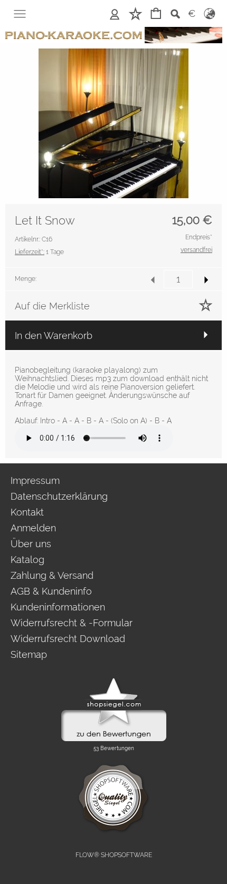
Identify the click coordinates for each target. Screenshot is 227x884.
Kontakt (27, 512)
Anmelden (114, 13)
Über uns (31, 543)
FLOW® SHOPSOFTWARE (113, 855)
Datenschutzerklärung (59, 496)
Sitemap (29, 654)
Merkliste (135, 13)
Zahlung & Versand (52, 575)
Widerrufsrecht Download (68, 638)
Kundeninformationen (58, 607)
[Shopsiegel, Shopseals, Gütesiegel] (114, 680)
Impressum (35, 480)
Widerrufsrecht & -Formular (72, 622)
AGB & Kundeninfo (51, 591)
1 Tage (39, 252)
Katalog (27, 559)
